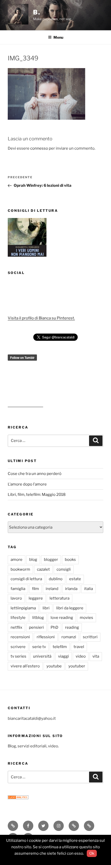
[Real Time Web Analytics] (18, 798)
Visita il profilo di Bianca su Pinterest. (41, 318)
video (81, 656)
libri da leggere (69, 608)
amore (16, 559)
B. (36, 12)
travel (79, 646)
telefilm (60, 646)
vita (95, 656)
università (42, 656)
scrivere (18, 646)
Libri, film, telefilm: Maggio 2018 (37, 494)
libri (46, 608)
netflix (16, 627)
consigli (64, 569)
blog (33, 559)
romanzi (68, 637)
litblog (38, 617)
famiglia (18, 588)
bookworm (20, 569)
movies (86, 617)
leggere (36, 598)
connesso (39, 148)
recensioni (20, 637)
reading (72, 627)
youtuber (76, 666)
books (70, 559)
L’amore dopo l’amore (27, 484)
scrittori (90, 637)
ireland (52, 588)
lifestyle (18, 617)
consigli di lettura (26, 579)
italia (88, 588)
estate (75, 579)
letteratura (59, 598)
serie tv (39, 646)
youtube (54, 666)
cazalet (43, 569)
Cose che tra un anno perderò (34, 473)
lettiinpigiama (23, 608)
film (35, 588)
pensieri (36, 627)
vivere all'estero (25, 666)
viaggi (63, 656)
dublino (55, 579)
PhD (54, 627)
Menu (58, 37)
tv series (18, 656)
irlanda (71, 588)
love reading (62, 617)
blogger (51, 559)
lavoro (16, 598)
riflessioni (46, 637)
